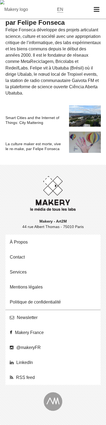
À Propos (19, 242)
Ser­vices (18, 272)
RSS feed (25, 377)
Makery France (29, 332)
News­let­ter (27, 317)
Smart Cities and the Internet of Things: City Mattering (32, 120)
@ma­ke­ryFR (28, 347)
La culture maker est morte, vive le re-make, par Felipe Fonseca (33, 146)
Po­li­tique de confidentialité (35, 302)
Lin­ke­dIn (24, 362)
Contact (17, 257)
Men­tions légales (26, 287)
